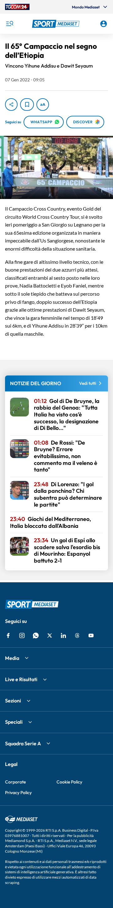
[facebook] (8, 635)
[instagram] (22, 635)
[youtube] (91, 635)
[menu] (9, 23)
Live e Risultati (21, 679)
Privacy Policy (18, 792)
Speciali (14, 722)
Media (12, 658)
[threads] (77, 635)
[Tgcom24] (17, 7)
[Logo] (56, 24)
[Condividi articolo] (11, 104)
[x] (49, 635)
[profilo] (103, 23)
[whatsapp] (36, 635)
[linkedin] (63, 635)
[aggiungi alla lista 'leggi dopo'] (27, 104)
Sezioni (13, 700)
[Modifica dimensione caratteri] (42, 104)
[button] (56, 24)
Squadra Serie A (23, 743)
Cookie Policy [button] (69, 782)
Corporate (15, 782)
